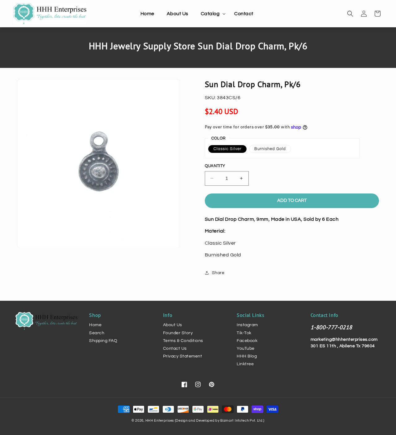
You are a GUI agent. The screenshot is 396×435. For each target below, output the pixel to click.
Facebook (247, 341)
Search (96, 333)
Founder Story (178, 333)
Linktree (245, 364)
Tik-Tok (244, 333)
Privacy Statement (182, 356)
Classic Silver (227, 149)
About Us (172, 325)
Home (95, 325)
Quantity (215, 166)
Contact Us (175, 348)
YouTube (246, 348)
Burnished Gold (270, 149)
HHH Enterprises (160, 420)
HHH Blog (247, 356)
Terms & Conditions (183, 341)
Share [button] (218, 273)
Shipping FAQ (103, 341)
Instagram (247, 325)
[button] (211, 14)
